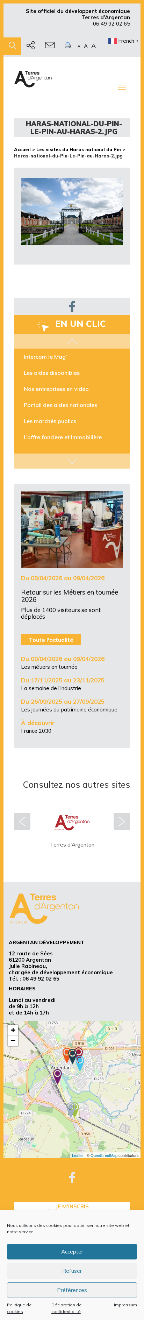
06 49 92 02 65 (111, 23)
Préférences (72, 1290)
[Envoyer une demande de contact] (50, 46)
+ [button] (13, 1030)
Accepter (72, 1251)
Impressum (125, 1304)
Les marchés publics (50, 420)
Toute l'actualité (51, 639)
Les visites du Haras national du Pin (78, 149)
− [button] (13, 1040)
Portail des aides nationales (60, 404)
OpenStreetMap (104, 1155)
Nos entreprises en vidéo (56, 388)
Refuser (72, 1271)
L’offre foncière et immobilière (63, 437)
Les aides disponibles (52, 372)
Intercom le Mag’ (45, 356)
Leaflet (78, 1155)
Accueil (22, 149)
